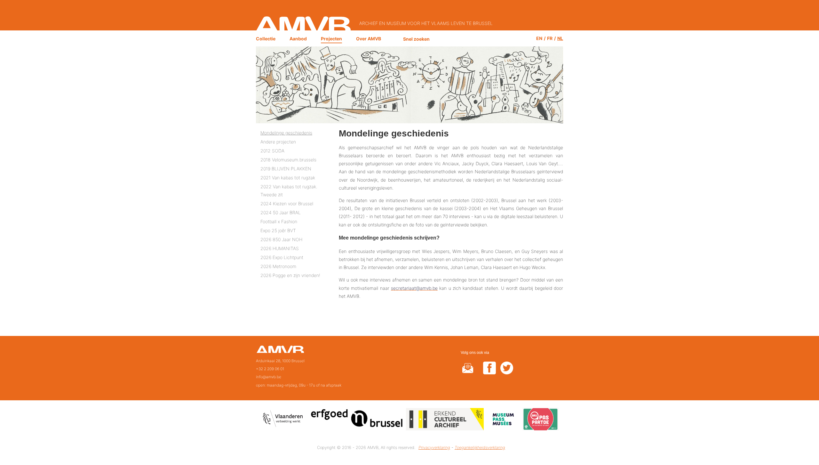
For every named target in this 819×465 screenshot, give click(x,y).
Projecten (331, 38)
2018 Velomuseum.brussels (288, 159)
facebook (489, 372)
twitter (506, 372)
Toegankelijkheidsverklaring (480, 447)
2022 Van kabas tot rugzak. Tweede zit (288, 190)
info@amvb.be (268, 376)
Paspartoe (540, 420)
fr (550, 38)
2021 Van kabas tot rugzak (287, 177)
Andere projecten (278, 141)
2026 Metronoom (278, 266)
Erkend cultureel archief (445, 420)
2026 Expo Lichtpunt (281, 257)
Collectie (265, 38)
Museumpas (503, 420)
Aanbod (298, 38)
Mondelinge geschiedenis (286, 132)
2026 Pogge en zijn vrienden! (290, 275)
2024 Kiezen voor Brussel (286, 203)
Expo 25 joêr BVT (278, 230)
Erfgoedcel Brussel (357, 420)
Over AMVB (368, 38)
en (539, 38)
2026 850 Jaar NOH (281, 239)
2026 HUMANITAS (279, 248)
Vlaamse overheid (284, 420)
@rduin (467, 372)
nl (560, 38)
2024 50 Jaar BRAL (280, 212)
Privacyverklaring (434, 447)
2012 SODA (272, 150)
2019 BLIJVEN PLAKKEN (285, 168)
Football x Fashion (278, 221)
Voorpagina (280, 351)
